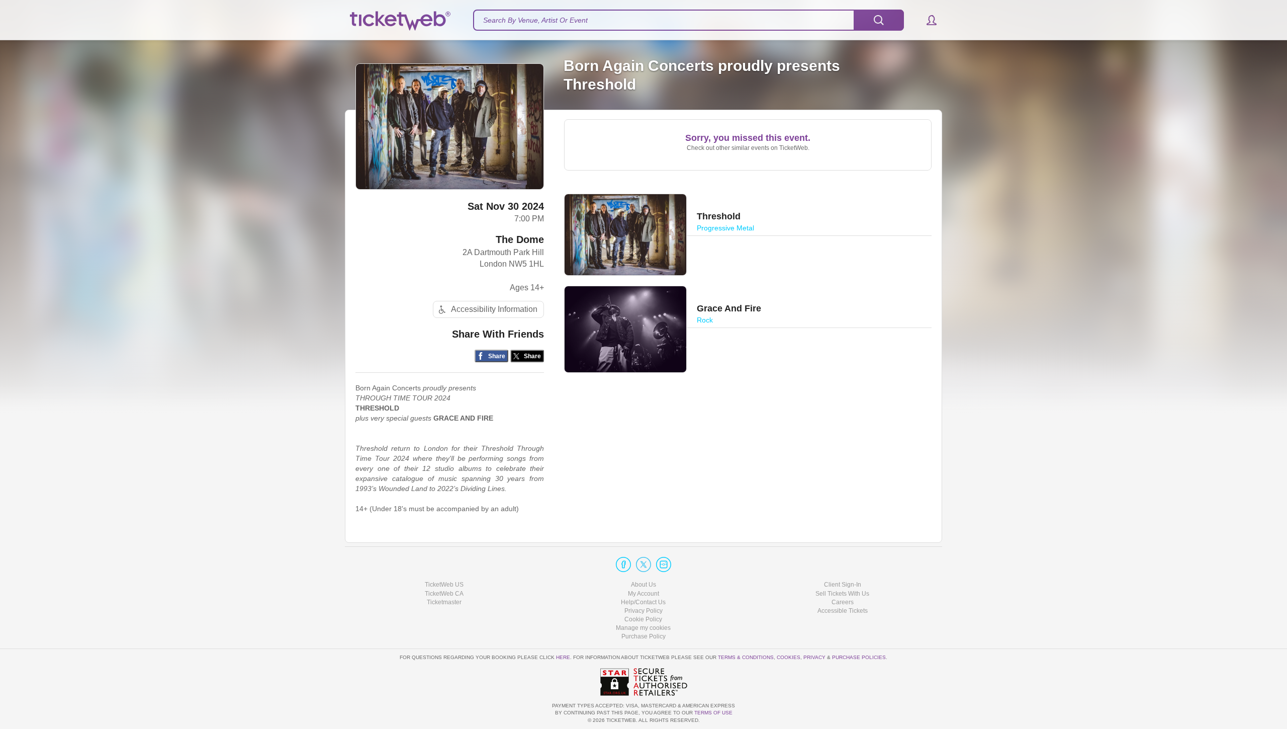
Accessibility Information (494, 309)
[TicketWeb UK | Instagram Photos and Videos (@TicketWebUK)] (663, 564)
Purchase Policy (643, 636)
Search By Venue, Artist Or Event (535, 20)
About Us (643, 584)
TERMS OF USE (713, 712)
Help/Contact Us (643, 602)
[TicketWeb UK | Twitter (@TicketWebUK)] (643, 564)
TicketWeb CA (444, 593)
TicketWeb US (444, 584)
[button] (927, 20)
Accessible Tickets (842, 610)
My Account (643, 593)
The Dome (520, 239)
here (563, 657)
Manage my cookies (643, 627)
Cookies (788, 657)
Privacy (814, 657)
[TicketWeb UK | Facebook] (623, 564)
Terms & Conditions (746, 657)
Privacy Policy (643, 610)
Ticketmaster (444, 602)
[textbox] (688, 20)
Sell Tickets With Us (842, 593)
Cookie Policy (643, 619)
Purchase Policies (859, 657)
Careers (843, 602)
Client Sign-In (842, 584)
